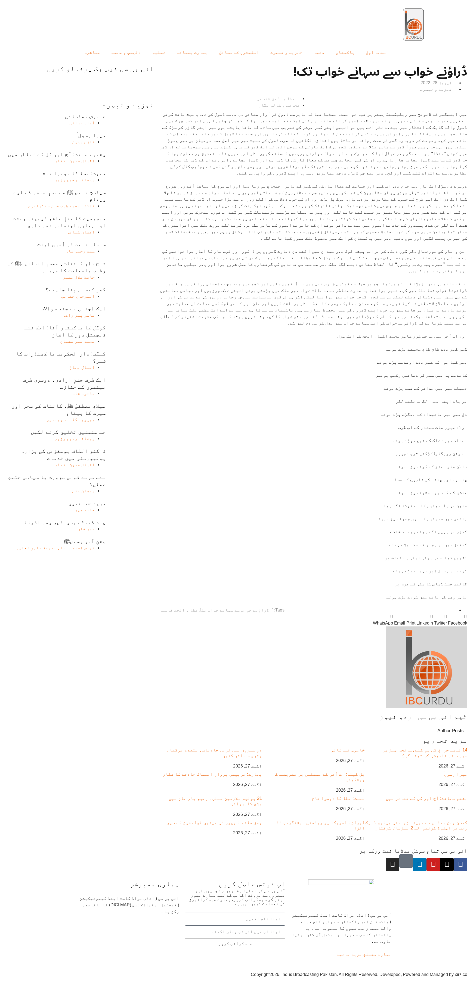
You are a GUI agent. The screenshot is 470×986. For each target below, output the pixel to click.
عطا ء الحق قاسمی (178, 610)
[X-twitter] (447, 864)
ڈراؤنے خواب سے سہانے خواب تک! (234, 610)
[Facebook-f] (460, 864)
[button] (457, 619)
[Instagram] (392, 864)
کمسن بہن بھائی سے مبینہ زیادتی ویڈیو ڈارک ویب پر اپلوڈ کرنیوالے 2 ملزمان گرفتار (416, 825)
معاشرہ (92, 52)
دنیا (319, 52)
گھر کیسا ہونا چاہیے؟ (75, 289)
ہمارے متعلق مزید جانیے (363, 954)
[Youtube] (433, 864)
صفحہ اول (376, 52)
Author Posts (450, 730)
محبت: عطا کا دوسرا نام (338, 798)
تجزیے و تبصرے (286, 52)
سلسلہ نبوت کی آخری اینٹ (71, 244)
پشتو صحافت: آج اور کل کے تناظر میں (426, 798)
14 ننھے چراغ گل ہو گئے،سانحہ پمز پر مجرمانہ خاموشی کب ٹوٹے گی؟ (424, 752)
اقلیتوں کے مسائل (239, 52)
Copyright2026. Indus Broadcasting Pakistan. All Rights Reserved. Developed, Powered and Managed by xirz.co (359, 974)
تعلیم (159, 52)
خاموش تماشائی (348, 750)
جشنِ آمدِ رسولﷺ (85, 541)
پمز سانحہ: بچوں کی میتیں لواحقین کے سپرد (213, 822)
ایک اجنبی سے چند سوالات (73, 308)
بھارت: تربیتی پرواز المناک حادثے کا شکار (212, 774)
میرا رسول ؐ (455, 774)
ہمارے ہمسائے (192, 52)
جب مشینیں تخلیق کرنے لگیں (68, 432)
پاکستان (345, 52)
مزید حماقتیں (87, 503)
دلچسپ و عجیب (126, 52)
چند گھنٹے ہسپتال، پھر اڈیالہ (63, 522)
